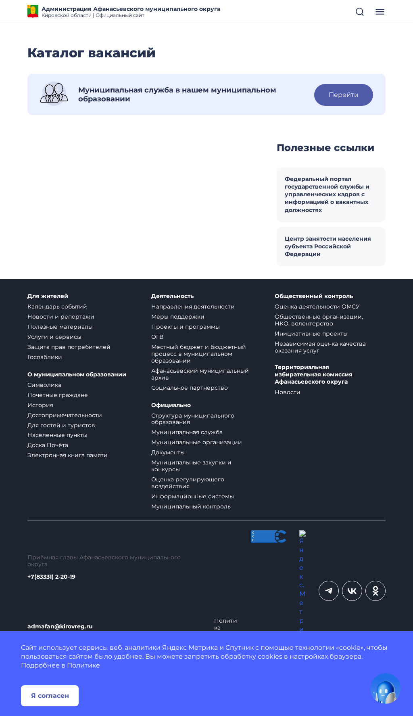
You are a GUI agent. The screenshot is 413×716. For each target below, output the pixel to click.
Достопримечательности (64, 415)
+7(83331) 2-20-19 (51, 576)
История (40, 405)
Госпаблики (44, 357)
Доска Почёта (47, 445)
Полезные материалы (60, 326)
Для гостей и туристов (61, 425)
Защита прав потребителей (69, 347)
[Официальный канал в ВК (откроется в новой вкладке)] (352, 591)
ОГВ (157, 336)
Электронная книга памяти (67, 455)
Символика (44, 384)
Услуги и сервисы (54, 336)
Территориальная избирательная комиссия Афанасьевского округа (314, 374)
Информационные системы (192, 496)
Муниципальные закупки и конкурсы (191, 466)
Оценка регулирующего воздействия (187, 483)
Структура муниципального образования (192, 419)
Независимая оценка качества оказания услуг (320, 347)
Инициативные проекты (311, 333)
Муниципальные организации (196, 442)
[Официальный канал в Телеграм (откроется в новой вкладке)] (329, 591)
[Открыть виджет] (385, 688)
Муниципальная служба (187, 432)
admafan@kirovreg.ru (60, 626)
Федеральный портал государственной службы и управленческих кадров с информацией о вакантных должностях (327, 194)
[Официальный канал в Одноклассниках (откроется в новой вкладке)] (375, 591)
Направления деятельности (193, 306)
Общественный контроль (314, 296)
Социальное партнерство (189, 387)
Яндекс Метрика (190, 647)
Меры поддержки (177, 316)
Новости (287, 392)
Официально (171, 405)
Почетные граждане (57, 395)
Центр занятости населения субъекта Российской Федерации (328, 246)
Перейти (344, 95)
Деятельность (172, 296)
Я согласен (50, 695)
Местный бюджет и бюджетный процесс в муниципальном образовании (198, 353)
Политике (83, 665)
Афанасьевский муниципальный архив (200, 374)
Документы (168, 452)
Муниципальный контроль (191, 506)
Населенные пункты (57, 435)
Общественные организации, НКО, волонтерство (319, 320)
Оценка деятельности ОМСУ (317, 306)
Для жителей (47, 296)
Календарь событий (57, 306)
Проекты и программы (185, 326)
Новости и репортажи (60, 316)
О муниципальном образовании (76, 374)
